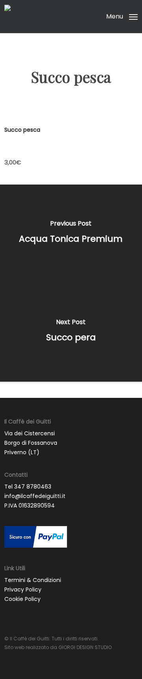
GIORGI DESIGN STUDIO (85, 647)
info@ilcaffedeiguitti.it (34, 496)
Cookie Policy (22, 599)
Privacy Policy (22, 589)
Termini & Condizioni (32, 580)
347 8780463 (32, 487)
